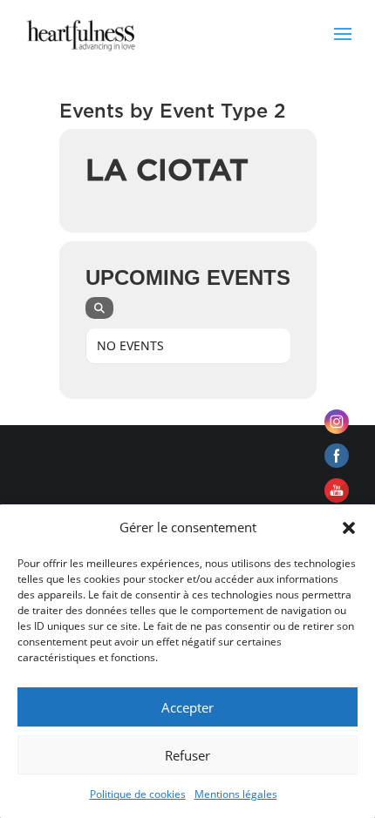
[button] (349, 528)
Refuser (187, 755)
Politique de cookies (138, 794)
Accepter (187, 707)
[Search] (99, 308)
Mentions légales (235, 794)
